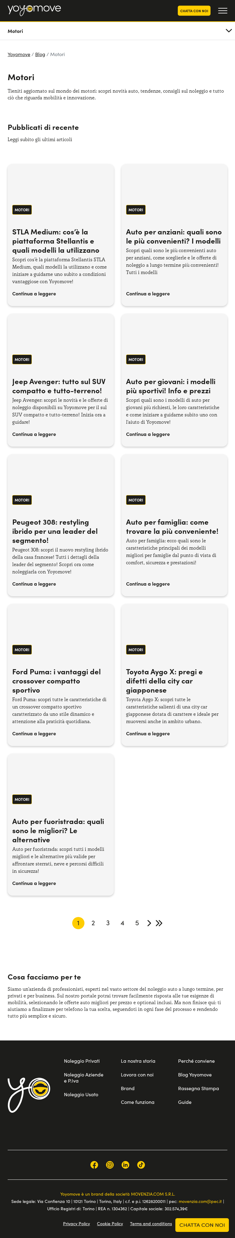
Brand (128, 1088)
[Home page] (29, 1095)
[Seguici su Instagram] (110, 1165)
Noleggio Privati (82, 1061)
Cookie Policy (110, 1223)
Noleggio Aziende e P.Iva (83, 1077)
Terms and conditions (151, 1223)
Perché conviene (196, 1061)
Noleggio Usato (81, 1094)
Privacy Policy (76, 1223)
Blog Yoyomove (195, 1074)
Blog (40, 54)
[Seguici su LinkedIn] (125, 1165)
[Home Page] (34, 10)
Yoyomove (19, 54)
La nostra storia (138, 1061)
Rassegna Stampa (198, 1088)
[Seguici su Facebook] (94, 1165)
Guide (185, 1102)
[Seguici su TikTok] (141, 1165)
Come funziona (138, 1102)
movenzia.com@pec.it (200, 1201)
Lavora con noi (137, 1074)
